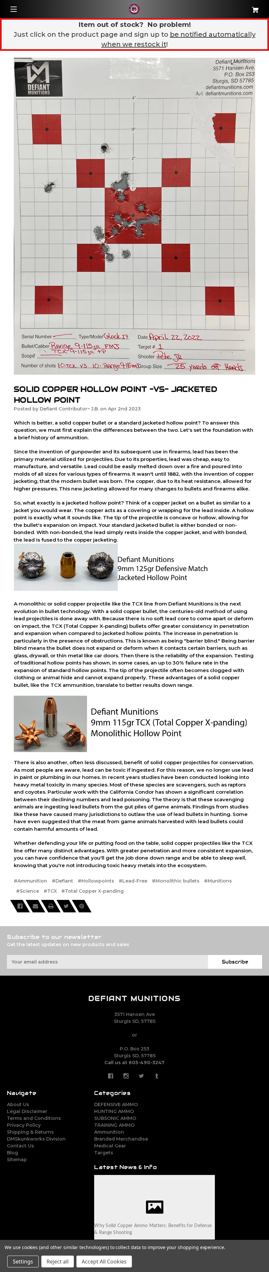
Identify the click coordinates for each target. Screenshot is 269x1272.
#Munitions (218, 881)
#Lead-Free (133, 881)
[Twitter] (66, 906)
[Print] (50, 906)
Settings (23, 1261)
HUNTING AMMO (114, 1111)
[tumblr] (156, 1076)
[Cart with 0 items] (241, 7)
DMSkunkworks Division (36, 1139)
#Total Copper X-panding (92, 891)
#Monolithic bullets (175, 881)
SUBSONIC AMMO (115, 1118)
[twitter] (141, 1076)
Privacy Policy (24, 1125)
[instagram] (126, 1076)
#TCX (50, 891)
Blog (12, 1153)
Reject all (58, 1261)
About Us (18, 1104)
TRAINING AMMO (114, 1125)
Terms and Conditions (34, 1118)
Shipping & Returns (30, 1132)
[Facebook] (20, 906)
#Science (27, 891)
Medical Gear (110, 1146)
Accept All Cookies (104, 1261)
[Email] (35, 906)
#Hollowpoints (96, 881)
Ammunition (109, 1132)
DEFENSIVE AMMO (116, 1104)
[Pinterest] (81, 906)
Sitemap (17, 1160)
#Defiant (62, 881)
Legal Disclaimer (27, 1111)
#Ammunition (30, 881)
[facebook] (110, 1076)
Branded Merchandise (121, 1139)
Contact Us (20, 1146)
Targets (103, 1153)
